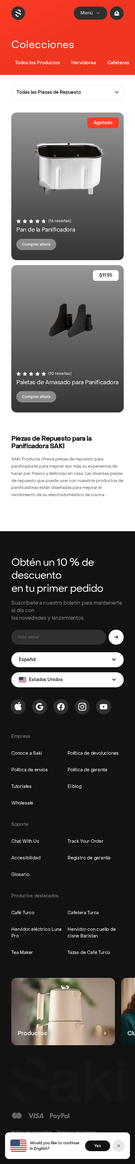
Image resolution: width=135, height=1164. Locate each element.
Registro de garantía (89, 858)
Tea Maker (22, 953)
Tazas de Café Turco (89, 953)
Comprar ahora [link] (36, 244)
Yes (97, 1145)
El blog (75, 786)
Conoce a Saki (26, 753)
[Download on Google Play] (39, 707)
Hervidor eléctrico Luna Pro (36, 932)
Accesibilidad (25, 858)
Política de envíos (29, 770)
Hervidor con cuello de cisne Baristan (92, 932)
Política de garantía (87, 770)
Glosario (20, 875)
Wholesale (22, 803)
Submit (116, 637)
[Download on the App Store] (18, 707)
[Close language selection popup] (119, 1146)
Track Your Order (86, 841)
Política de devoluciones (93, 753)
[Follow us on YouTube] (104, 707)
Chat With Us (25, 841)
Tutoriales (21, 786)
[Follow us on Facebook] (61, 707)
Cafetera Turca (83, 913)
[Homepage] (18, 13)
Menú (86, 13)
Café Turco (23, 913)
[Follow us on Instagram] (82, 707)
